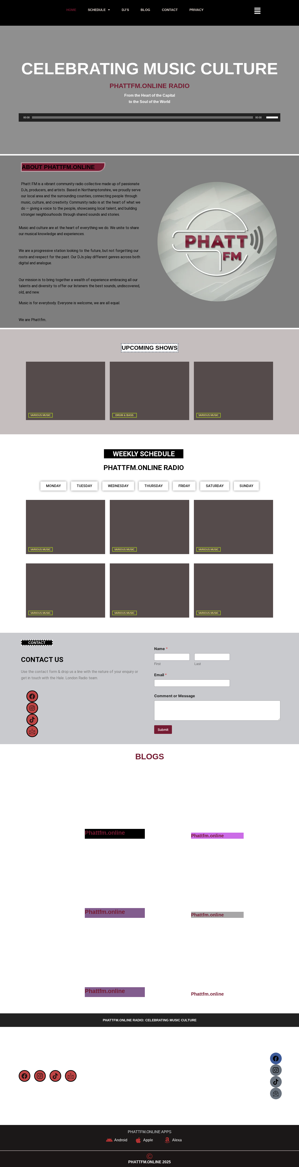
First (157, 664)
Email (160, 675)
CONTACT (170, 10)
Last (197, 664)
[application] (149, 118)
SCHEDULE (97, 10)
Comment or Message (174, 696)
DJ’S (125, 10)
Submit (163, 730)
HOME (71, 10)
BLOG (145, 10)
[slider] (272, 117)
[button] (99, 10)
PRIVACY (196, 10)
